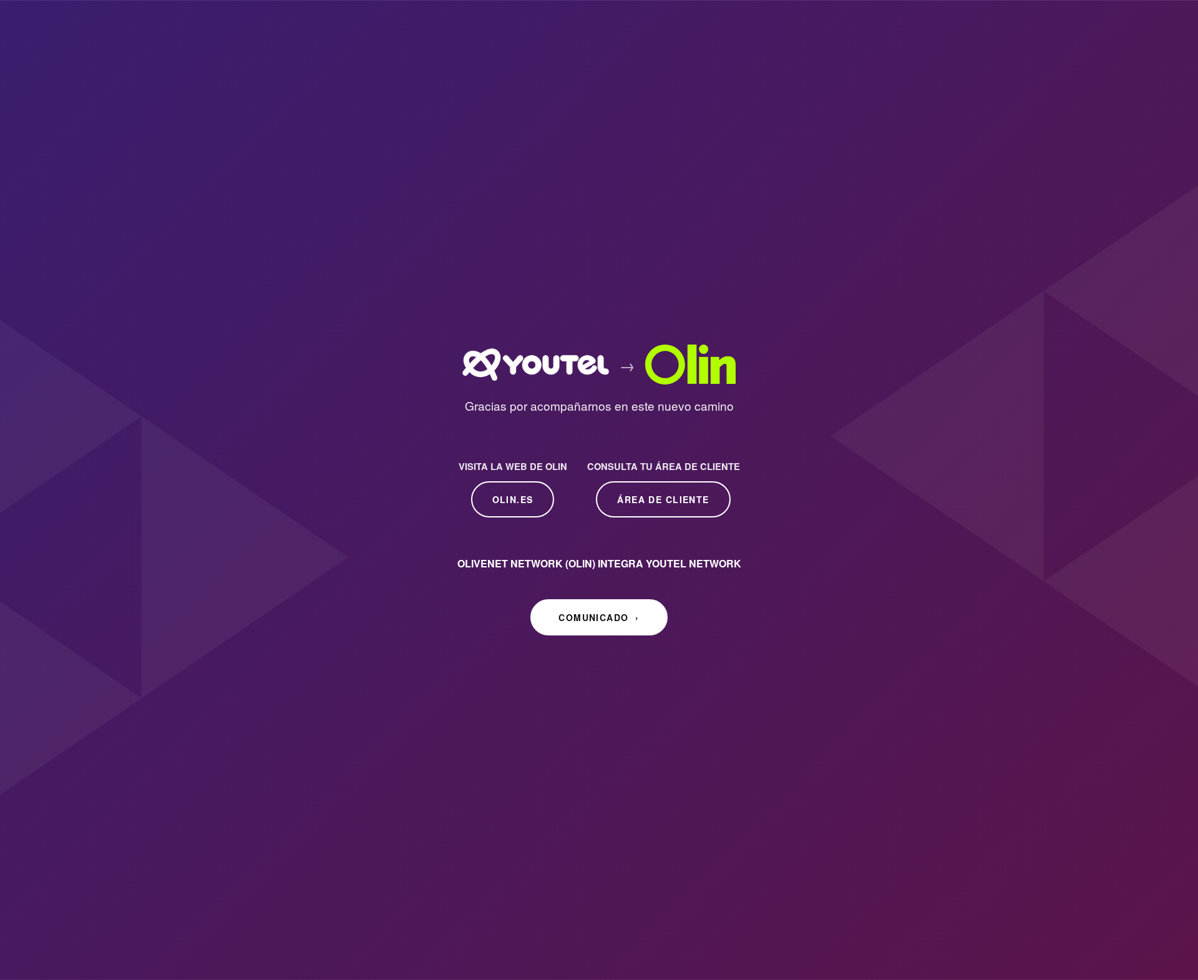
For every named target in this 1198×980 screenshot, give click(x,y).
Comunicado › (598, 617)
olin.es (512, 499)
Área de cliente (663, 499)
